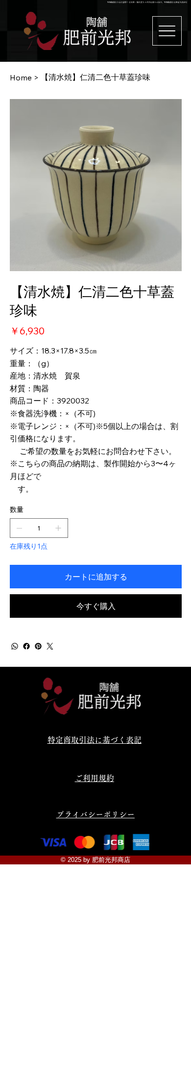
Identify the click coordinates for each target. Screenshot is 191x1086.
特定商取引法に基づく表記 (95, 740)
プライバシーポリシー (95, 814)
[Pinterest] (38, 646)
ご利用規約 (94, 778)
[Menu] (167, 31)
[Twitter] (50, 646)
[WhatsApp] (15, 646)
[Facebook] (26, 646)
